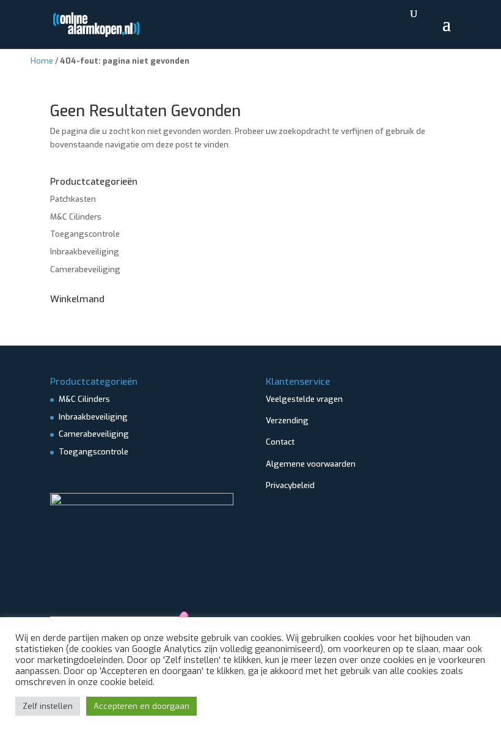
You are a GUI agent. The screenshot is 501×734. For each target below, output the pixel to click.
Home (42, 61)
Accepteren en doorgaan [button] (141, 706)
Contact (280, 442)
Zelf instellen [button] (48, 706)
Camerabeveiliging (85, 269)
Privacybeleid (290, 485)
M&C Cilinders (75, 217)
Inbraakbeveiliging (84, 252)
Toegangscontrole (85, 234)
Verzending (287, 420)
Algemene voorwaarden (311, 464)
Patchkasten (73, 199)
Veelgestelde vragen (304, 399)
